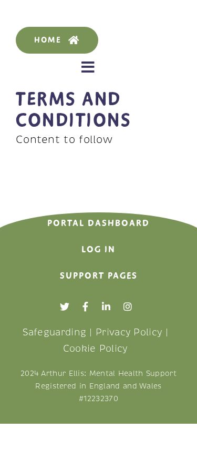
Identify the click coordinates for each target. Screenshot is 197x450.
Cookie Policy (95, 348)
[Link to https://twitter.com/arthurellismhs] (64, 306)
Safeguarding (55, 332)
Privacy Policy (129, 332)
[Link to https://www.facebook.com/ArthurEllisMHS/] (85, 306)
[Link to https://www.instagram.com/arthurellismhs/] (127, 306)
